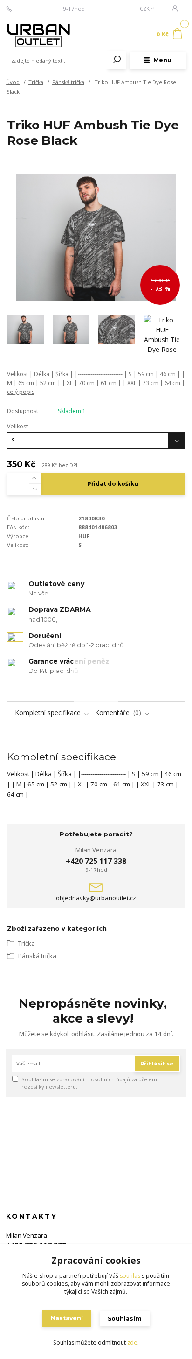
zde (132, 1342)
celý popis (20, 392)
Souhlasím (125, 1318)
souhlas (130, 1276)
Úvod (13, 81)
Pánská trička (68, 81)
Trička (35, 81)
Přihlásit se (156, 1063)
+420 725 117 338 (37, 9)
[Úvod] (40, 34)
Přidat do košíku (112, 483)
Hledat (117, 60)
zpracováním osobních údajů (93, 1079)
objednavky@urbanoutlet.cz (96, 898)
